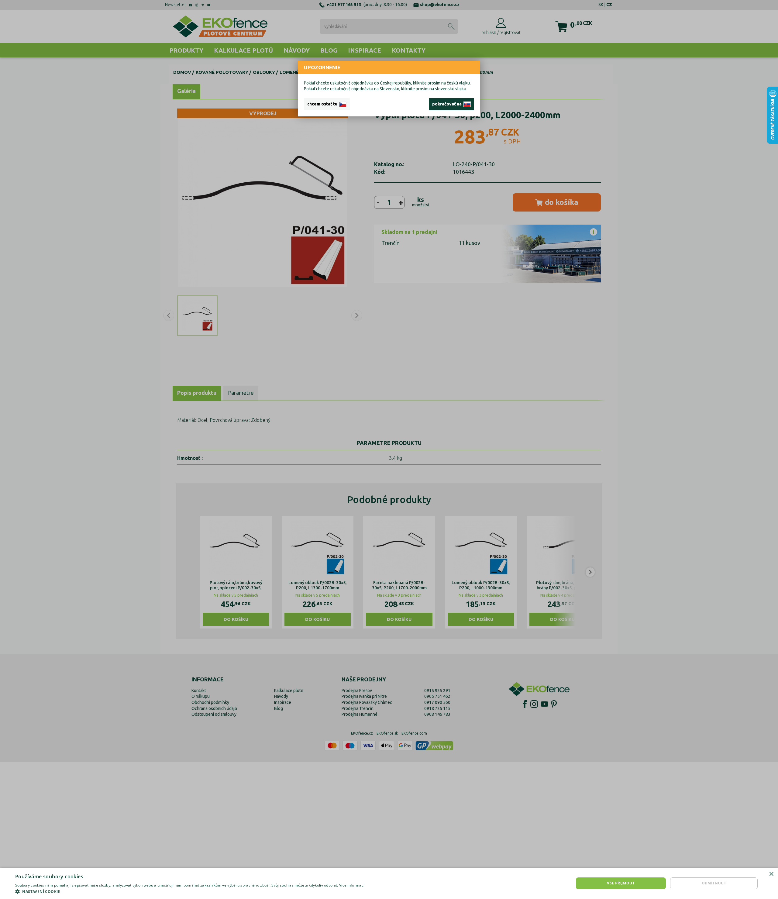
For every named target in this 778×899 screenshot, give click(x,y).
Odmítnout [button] (714, 883)
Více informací (351, 885)
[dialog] (389, 883)
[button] (189, 891)
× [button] (771, 874)
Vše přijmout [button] (621, 883)
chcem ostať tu (323, 104)
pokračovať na (447, 104)
